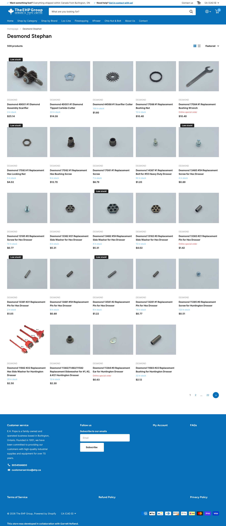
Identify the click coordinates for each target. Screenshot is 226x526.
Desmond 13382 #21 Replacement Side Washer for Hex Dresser (69, 238)
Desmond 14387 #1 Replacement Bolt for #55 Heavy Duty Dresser (154, 172)
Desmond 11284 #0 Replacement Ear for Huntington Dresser (111, 369)
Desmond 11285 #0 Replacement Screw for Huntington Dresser (197, 303)
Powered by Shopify (45, 513)
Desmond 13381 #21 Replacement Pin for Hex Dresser (26, 303)
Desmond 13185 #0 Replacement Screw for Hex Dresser (25, 238)
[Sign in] (208, 11)
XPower (96, 20)
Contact (143, 20)
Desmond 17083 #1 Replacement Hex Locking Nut (25, 172)
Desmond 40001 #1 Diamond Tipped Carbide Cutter (66, 106)
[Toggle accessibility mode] (199, 3)
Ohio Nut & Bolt (113, 20)
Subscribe (92, 447)
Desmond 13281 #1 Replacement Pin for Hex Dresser (154, 303)
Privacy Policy (198, 497)
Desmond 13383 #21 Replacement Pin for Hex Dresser (198, 238)
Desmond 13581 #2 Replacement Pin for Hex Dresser (111, 303)
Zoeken (191, 11)
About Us (130, 20)
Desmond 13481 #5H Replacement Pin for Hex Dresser (69, 303)
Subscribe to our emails (93, 431)
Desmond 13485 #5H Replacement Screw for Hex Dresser (198, 172)
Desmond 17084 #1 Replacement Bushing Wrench (197, 106)
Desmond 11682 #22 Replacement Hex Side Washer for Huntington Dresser (26, 371)
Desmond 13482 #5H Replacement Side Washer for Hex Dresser (112, 238)
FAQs (193, 425)
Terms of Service (17, 497)
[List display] (199, 46)
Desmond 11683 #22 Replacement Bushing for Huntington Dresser (155, 369)
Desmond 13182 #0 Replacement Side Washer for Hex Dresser (154, 238)
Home (10, 20)
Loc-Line (66, 20)
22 (207, 395)
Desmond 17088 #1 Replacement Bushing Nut (154, 106)
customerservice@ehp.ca (26, 469)
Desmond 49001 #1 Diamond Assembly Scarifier (23, 106)
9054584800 (19, 465)
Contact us (187, 2)
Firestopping (81, 20)
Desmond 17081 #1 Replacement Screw (111, 172)
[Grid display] (195, 46)
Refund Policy (107, 497)
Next (216, 395)
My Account (160, 425)
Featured (210, 45)
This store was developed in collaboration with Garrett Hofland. (43, 523)
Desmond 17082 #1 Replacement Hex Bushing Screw (68, 172)
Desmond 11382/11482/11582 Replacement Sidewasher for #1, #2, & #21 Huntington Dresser (70, 371)
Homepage (12, 28)
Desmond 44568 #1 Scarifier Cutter (113, 104)
